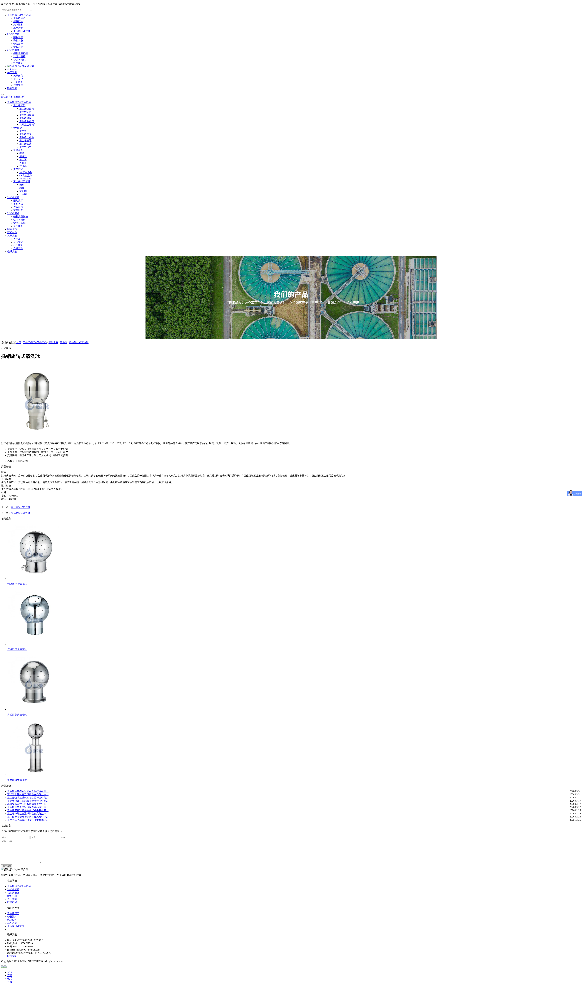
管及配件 (12, 916)
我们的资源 (13, 889)
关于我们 (12, 899)
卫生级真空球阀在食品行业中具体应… (27, 820)
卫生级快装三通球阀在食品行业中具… (27, 797)
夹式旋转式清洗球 (20, 507)
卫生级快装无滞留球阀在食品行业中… (27, 807)
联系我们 (12, 902)
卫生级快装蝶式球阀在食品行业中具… (27, 791)
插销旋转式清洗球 (79, 342)
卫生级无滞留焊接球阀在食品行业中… (27, 816)
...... (9, 929)
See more (11, 956)
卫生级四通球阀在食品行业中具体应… (27, 810)
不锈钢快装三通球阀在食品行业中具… (27, 801)
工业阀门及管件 (15, 926)
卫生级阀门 (13, 913)
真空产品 (12, 923)
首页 (18, 342)
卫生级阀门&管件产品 (35, 342)
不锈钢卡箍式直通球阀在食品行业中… (27, 794)
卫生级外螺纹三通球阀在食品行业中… (27, 813)
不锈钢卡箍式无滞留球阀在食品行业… (27, 804)
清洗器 (63, 342)
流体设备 (53, 342)
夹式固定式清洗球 (20, 513)
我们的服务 (13, 892)
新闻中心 (12, 896)
